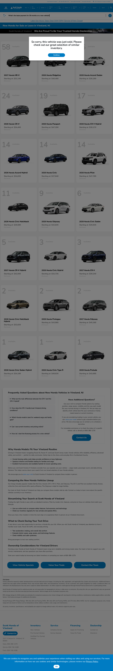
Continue (56, 55)
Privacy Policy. (92, 661)
